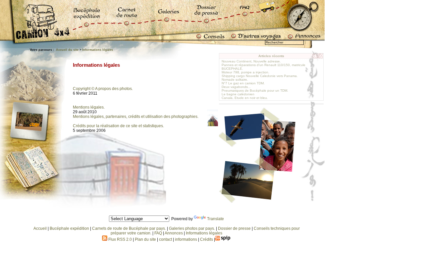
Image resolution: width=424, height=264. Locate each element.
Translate (215, 219)
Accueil (40, 228)
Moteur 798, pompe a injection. (245, 72)
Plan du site (145, 239)
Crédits (206, 239)
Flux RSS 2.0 (119, 239)
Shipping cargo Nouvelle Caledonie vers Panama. (260, 76)
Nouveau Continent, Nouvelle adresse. (251, 61)
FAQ (158, 233)
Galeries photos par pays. (192, 228)
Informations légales (97, 49)
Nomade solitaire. (235, 79)
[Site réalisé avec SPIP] (223, 239)
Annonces (174, 233)
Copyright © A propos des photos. (103, 88)
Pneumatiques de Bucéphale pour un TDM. (255, 90)
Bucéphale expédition (69, 228)
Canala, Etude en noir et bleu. (245, 98)
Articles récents (271, 56)
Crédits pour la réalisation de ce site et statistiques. (118, 126)
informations (186, 239)
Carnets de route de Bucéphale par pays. (129, 228)
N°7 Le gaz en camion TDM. (243, 83)
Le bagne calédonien (238, 94)
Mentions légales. (89, 107)
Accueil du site (67, 49)
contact (165, 239)
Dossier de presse (234, 228)
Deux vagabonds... (236, 87)
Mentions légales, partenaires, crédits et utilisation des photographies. (135, 116)
